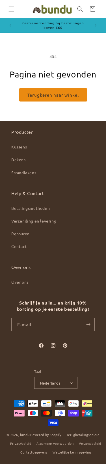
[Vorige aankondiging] (10, 25)
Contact (19, 246)
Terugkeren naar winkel (53, 95)
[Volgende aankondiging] (95, 25)
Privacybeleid (20, 443)
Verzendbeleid (90, 443)
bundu (25, 434)
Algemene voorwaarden (54, 443)
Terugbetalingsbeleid (83, 434)
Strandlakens (23, 172)
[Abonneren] (88, 324)
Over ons (20, 281)
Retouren (20, 233)
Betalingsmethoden (30, 208)
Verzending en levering (33, 220)
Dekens (18, 159)
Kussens (19, 146)
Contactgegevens (33, 452)
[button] (11, 9)
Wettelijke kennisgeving (72, 452)
